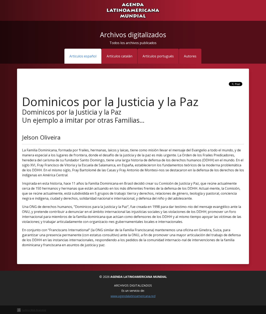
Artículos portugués (158, 56)
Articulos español (82, 56)
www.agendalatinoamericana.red (133, 296)
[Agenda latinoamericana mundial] (132, 10)
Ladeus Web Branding (34, 310)
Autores (190, 56)
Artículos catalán (119, 56)
